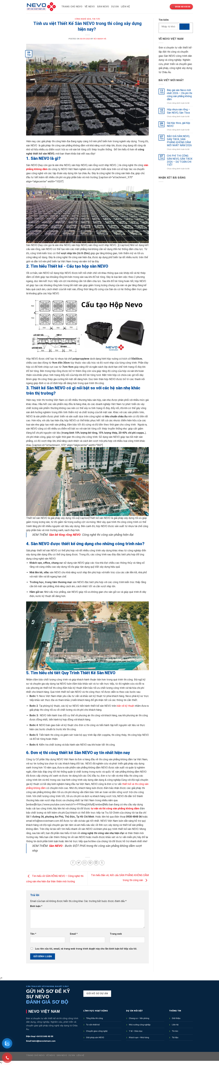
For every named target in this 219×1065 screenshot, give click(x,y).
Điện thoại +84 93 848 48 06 (39, 1036)
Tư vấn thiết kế (93, 1024)
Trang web (116, 934)
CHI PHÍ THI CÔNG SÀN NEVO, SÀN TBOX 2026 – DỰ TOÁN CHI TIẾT (179, 160)
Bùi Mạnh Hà (100, 39)
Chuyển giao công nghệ (96, 1031)
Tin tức (175, 1031)
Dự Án (114, 6)
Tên (33, 934)
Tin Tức (96, 19)
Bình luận (36, 906)
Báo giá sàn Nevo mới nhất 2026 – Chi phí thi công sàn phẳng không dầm (179, 95)
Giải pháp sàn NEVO (95, 1037)
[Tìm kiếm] (184, 27)
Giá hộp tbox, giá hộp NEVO (178, 124)
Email (74, 934)
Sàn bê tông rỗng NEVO (64, 534)
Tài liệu (175, 1037)
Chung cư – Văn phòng (139, 1018)
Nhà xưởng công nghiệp (139, 1024)
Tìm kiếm (164, 20)
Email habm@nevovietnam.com (40, 1041)
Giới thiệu (176, 1018)
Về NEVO (90, 6)
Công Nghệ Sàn (83, 19)
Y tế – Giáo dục (136, 1031)
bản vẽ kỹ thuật (125, 705)
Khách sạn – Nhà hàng (139, 1037)
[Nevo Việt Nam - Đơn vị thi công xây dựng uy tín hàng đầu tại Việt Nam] (41, 6)
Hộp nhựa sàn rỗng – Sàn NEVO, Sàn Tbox (178, 111)
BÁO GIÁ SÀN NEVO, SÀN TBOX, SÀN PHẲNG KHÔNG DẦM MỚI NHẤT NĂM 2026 (179, 141)
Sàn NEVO (103, 6)
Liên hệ (125, 6)
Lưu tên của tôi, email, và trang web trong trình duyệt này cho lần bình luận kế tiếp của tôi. (86, 948)
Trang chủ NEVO (71, 6)
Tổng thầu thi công (94, 1018)
